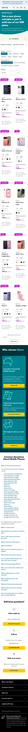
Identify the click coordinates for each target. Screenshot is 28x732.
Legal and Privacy (7, 704)
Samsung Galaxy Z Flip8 (11, 477)
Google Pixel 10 (8, 511)
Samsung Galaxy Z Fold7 (11, 493)
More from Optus (7, 682)
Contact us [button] (14, 445)
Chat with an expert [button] (14, 623)
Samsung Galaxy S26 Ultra (12, 479)
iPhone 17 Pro (8, 488)
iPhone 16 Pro (8, 501)
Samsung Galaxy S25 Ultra (12, 499)
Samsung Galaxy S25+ (10, 497)
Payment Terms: (5, 60)
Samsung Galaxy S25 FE (11, 508)
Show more (14, 341)
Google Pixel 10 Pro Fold (11, 517)
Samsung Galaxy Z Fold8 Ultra (13, 474)
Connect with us (7, 698)
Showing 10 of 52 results (14, 335)
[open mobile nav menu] (24, 7)
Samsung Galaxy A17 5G (11, 510)
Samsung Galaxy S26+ (10, 481)
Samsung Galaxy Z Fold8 (11, 475)
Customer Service (7, 687)
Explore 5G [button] (14, 385)
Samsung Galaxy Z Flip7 (11, 492)
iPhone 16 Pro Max (9, 502)
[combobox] (10, 73)
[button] (26, 2)
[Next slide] (26, 45)
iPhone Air (7, 486)
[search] (14, 7)
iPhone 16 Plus (8, 506)
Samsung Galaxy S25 (10, 495)
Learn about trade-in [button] (14, 414)
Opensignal (8, 379)
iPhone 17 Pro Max (9, 490)
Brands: (3, 51)
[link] (17, 7)
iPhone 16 (7, 504)
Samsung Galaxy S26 (10, 483)
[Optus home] (5, 7)
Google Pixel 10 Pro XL (11, 515)
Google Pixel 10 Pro (10, 513)
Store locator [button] (14, 670)
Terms (14, 409)
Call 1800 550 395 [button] (14, 647)
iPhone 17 (7, 484)
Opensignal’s (6, 1)
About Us (5, 693)
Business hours (14, 643)
